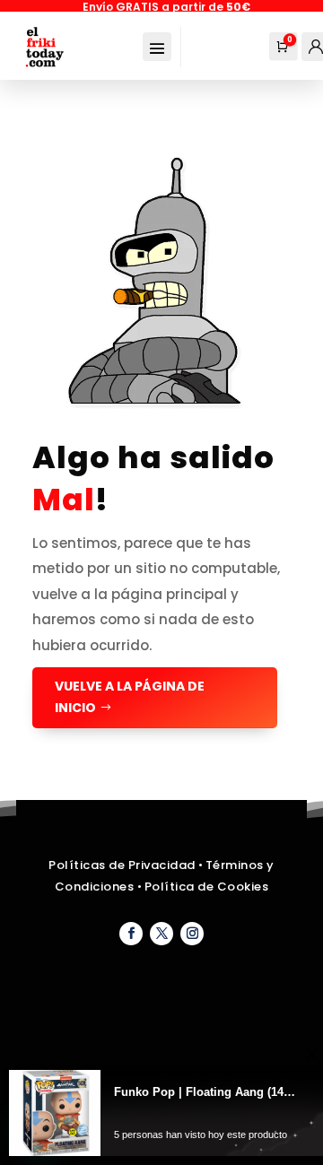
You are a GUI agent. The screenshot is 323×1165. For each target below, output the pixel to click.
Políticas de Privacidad (122, 865)
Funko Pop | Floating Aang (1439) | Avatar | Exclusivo (205, 1092)
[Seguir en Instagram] (192, 933)
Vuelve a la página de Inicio (130, 697)
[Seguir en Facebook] (131, 933)
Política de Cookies (206, 886)
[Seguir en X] (161, 933)
